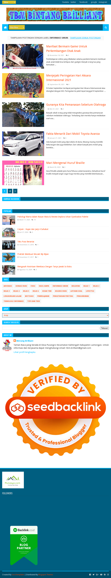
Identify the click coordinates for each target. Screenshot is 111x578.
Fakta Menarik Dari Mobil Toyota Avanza (73, 133)
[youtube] (101, 574)
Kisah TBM (46, 291)
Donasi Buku (21, 286)
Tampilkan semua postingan (85, 38)
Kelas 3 (7, 291)
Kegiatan (76, 286)
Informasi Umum (60, 286)
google (94, 2)
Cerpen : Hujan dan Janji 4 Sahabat (32, 229)
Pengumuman (83, 296)
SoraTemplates (18, 575)
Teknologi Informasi (14, 301)
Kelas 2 (96, 286)
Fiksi (33, 286)
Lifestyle (90, 291)
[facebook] (90, 574)
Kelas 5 (26, 291)
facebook (83, 2)
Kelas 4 (16, 291)
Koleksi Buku (61, 291)
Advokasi (8, 286)
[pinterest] (104, 574)
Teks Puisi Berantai (25, 241)
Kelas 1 (86, 286)
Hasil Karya (44, 286)
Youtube (65, 2)
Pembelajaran (43, 296)
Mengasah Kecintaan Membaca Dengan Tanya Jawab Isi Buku (44, 266)
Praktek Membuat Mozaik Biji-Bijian (33, 254)
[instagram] (108, 574)
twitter (73, 2)
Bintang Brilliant (24, 341)
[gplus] (97, 574)
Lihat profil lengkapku (24, 352)
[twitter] (93, 574)
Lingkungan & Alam (12, 296)
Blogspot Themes (45, 575)
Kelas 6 (36, 291)
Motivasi (29, 296)
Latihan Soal (76, 291)
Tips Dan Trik (33, 301)
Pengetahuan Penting (63, 296)
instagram (103, 2)
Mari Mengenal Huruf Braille (65, 163)
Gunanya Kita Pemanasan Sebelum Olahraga (76, 104)
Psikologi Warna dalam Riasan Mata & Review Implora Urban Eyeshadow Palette (52, 217)
